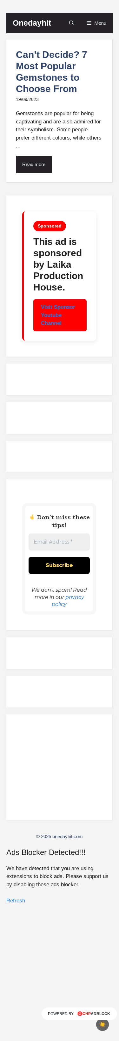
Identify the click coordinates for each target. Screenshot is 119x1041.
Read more (33, 164)
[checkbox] (102, 1024)
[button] (71, 23)
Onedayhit (32, 22)
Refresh (15, 901)
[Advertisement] (59, 769)
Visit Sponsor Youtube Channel (58, 315)
